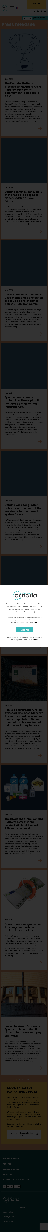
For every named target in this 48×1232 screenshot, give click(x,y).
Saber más (33, 640)
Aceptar (24, 630)
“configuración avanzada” (27, 622)
